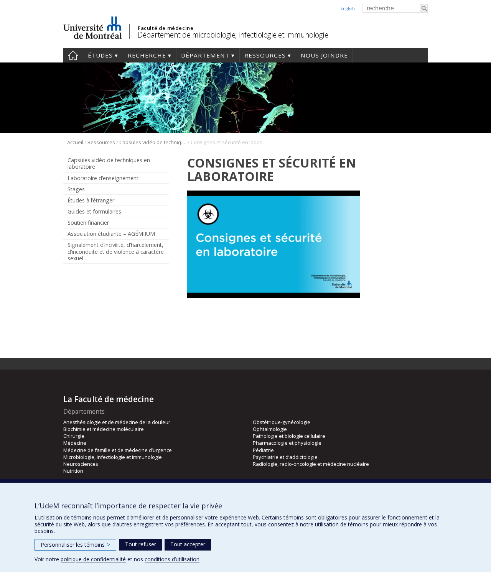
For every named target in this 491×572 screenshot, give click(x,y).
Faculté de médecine (165, 28)
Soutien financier (88, 222)
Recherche (147, 55)
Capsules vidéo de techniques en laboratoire (152, 142)
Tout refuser (140, 544)
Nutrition (73, 470)
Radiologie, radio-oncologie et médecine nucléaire (311, 463)
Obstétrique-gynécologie (281, 422)
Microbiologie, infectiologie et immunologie (112, 457)
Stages (76, 189)
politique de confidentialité (93, 559)
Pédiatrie (263, 450)
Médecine (74, 442)
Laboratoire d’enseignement (103, 178)
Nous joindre (324, 55)
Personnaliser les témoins (75, 544)
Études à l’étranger (91, 200)
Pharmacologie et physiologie (287, 442)
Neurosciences (80, 463)
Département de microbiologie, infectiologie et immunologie (232, 35)
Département (205, 55)
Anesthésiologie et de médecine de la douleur (116, 422)
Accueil (73, 55)
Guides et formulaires (94, 211)
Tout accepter (187, 544)
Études (100, 55)
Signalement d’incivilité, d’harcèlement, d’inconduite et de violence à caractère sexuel (116, 251)
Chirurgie (73, 435)
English (348, 8)
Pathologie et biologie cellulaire (289, 435)
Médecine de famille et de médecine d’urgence (117, 450)
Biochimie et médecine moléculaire (103, 429)
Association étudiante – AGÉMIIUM (111, 233)
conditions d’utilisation (172, 559)
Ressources (265, 55)
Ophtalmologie (270, 429)
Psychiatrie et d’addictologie (285, 457)
